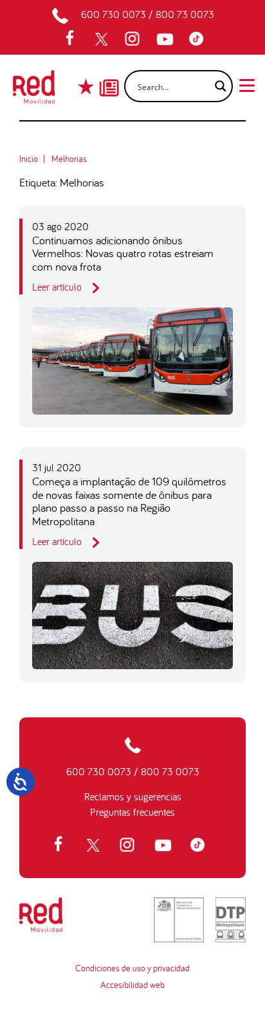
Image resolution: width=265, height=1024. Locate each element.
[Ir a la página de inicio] (34, 90)
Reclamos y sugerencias (132, 796)
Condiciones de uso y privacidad (132, 968)
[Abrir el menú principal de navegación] (247, 84)
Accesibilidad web (132, 985)
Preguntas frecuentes (132, 811)
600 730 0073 (113, 14)
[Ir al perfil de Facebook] (74, 39)
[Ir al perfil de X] (103, 39)
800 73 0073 (185, 14)
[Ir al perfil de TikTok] (199, 39)
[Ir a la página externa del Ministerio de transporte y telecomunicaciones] (179, 919)
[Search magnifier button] (217, 86)
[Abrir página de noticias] (109, 76)
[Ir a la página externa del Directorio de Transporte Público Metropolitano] (230, 919)
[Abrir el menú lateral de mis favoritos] (87, 86)
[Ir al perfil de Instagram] (133, 39)
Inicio (28, 159)
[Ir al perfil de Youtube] (166, 39)
